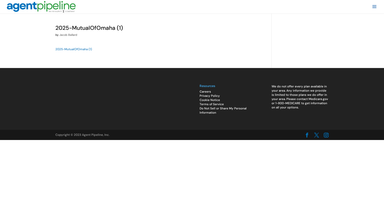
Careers (205, 92)
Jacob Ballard (68, 35)
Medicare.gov (318, 99)
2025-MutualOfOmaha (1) (73, 49)
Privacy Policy (210, 96)
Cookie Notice (210, 100)
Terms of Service (212, 104)
